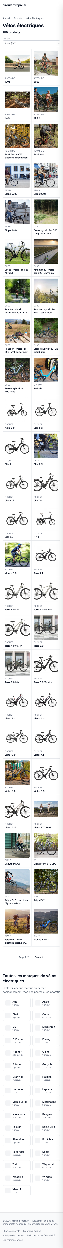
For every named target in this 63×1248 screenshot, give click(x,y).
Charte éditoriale (11, 1231)
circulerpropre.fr (14, 5)
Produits (18, 18)
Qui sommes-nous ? (13, 1240)
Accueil (6, 18)
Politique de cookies (13, 1235)
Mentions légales (32, 1231)
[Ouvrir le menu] (57, 5)
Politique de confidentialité (41, 1235)
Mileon (54, 1224)
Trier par (6, 38)
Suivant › (39, 957)
